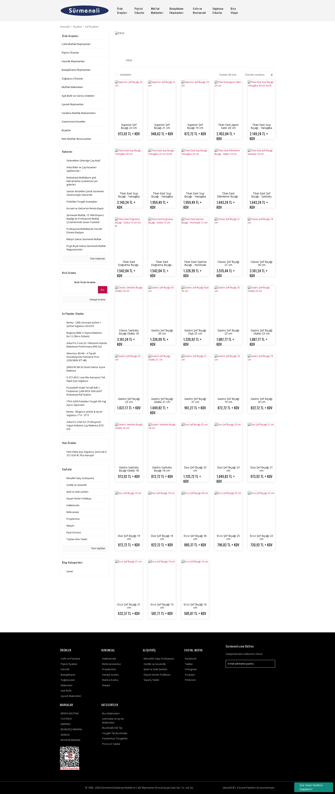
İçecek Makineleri (71, 696)
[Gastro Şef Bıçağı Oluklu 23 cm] (261, 306)
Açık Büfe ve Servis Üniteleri (78, 95)
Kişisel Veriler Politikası (157, 674)
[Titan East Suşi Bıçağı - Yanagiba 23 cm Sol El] (162, 169)
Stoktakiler (125, 74)
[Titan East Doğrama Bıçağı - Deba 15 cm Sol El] (128, 238)
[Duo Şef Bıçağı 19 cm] (128, 512)
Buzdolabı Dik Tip (112, 727)
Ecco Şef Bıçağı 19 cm (162, 606)
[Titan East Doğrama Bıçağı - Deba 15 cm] (162, 238)
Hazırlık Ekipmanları (73, 61)
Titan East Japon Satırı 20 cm (228, 126)
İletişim (106, 685)
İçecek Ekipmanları (73, 104)
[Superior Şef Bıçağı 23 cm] (128, 101)
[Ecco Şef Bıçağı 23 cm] (261, 512)
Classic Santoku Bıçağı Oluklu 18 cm (129, 333)
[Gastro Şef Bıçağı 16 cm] (261, 375)
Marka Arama (110, 680)
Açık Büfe (66, 690)
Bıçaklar (66, 130)
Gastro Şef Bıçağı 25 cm (228, 331)
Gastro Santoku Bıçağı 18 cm (162, 469)
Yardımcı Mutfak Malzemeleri (79, 113)
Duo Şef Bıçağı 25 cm (195, 469)
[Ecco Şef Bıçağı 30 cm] (195, 512)
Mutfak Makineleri (157, 10)
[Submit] (270, 664)
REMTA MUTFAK (70, 713)
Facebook (190, 658)
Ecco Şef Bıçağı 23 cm (261, 537)
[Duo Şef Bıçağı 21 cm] (261, 443)
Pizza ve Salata (111, 744)
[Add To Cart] (132, 144)
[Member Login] (259, 10)
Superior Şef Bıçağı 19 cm (195, 126)
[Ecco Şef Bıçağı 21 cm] (128, 580)
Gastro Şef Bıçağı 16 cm (261, 400)
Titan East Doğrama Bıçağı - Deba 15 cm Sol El (128, 265)
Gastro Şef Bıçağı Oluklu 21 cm (162, 400)
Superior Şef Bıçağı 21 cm (162, 126)
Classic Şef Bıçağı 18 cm (261, 263)
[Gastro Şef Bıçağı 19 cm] (228, 375)
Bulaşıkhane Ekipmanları (176, 10)
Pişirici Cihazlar (139, 10)
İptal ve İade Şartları (155, 669)
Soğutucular (68, 680)
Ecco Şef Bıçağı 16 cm (195, 606)
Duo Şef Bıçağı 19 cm (129, 537)
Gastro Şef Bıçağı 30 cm (162, 331)
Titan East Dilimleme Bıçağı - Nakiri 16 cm (228, 196)
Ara (102, 289)
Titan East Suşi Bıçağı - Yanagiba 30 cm (129, 196)
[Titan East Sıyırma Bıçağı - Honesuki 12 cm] (195, 238)
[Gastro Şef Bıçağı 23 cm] (128, 375)
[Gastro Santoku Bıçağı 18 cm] (162, 443)
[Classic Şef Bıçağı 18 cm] (261, 238)
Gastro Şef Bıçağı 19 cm (228, 400)
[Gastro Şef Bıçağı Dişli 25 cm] (195, 306)
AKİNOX (65, 734)
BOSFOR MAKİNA (70, 740)
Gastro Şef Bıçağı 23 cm (129, 400)
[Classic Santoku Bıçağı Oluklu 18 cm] (128, 306)
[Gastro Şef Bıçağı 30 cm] (162, 306)
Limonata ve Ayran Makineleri (113, 720)
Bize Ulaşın (234, 10)
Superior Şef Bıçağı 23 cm (129, 126)
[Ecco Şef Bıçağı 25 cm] (228, 512)
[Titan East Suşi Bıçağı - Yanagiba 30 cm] (128, 169)
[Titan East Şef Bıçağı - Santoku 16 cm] (261, 169)
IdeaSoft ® (228, 787)
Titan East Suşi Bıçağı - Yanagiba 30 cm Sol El (261, 128)
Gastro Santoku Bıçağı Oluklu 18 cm (129, 470)
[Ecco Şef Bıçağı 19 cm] (162, 580)
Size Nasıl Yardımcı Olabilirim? (311, 787)
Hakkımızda (109, 658)
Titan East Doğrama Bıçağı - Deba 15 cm (162, 265)
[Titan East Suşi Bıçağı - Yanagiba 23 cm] (195, 169)
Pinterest (190, 680)
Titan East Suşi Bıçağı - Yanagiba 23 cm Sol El (162, 196)
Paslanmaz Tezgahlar (115, 738)
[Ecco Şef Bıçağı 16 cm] (195, 580)
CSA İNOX (66, 718)
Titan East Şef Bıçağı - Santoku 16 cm (261, 196)
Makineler (67, 685)
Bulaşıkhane (68, 674)
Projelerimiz (109, 669)
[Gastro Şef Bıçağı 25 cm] (228, 306)
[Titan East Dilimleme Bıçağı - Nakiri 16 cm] (228, 169)
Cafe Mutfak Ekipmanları (76, 44)
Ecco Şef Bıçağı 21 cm (128, 606)
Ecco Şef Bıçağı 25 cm (228, 537)
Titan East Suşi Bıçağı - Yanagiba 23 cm (195, 196)
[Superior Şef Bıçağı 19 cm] (195, 101)
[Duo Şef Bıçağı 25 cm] (195, 443)
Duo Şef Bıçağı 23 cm (228, 469)
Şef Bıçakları (92, 26)
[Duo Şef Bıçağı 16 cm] (162, 512)
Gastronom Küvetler (73, 121)
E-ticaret (241, 787)
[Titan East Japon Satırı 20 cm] (228, 101)
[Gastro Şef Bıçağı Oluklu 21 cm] (162, 375)
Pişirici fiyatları (69, 664)
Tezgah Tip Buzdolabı (114, 733)
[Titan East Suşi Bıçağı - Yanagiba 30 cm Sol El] (261, 101)
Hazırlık (65, 669)
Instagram (191, 669)
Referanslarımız (111, 664)
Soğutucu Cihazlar (217, 10)
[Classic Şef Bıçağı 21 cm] (228, 238)
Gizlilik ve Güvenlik (155, 664)
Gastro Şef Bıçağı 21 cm (195, 400)
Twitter (189, 664)
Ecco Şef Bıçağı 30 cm (195, 537)
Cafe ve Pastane (70, 658)
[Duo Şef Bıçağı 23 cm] (228, 443)
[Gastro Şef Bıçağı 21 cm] (195, 375)
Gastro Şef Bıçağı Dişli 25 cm (195, 331)
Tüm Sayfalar (98, 548)
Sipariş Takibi (151, 680)
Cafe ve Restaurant (199, 10)
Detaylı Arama (97, 299)
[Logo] (84, 10)
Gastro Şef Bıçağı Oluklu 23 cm (261, 331)
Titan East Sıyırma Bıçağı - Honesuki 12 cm (195, 265)
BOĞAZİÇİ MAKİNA (71, 729)
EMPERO (66, 724)
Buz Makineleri (111, 713)
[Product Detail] (125, 144)
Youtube (190, 674)
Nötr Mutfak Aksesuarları (76, 139)
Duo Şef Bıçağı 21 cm (261, 469)
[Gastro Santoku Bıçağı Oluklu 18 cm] (128, 443)
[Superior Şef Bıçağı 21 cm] (162, 101)
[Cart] (270, 10)
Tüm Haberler (97, 258)
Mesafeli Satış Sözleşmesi (159, 658)
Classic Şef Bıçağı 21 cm (228, 263)
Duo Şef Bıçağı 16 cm (162, 537)
